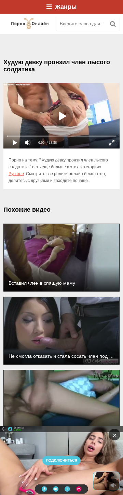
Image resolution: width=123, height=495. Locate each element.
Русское (16, 173)
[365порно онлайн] (27, 24)
